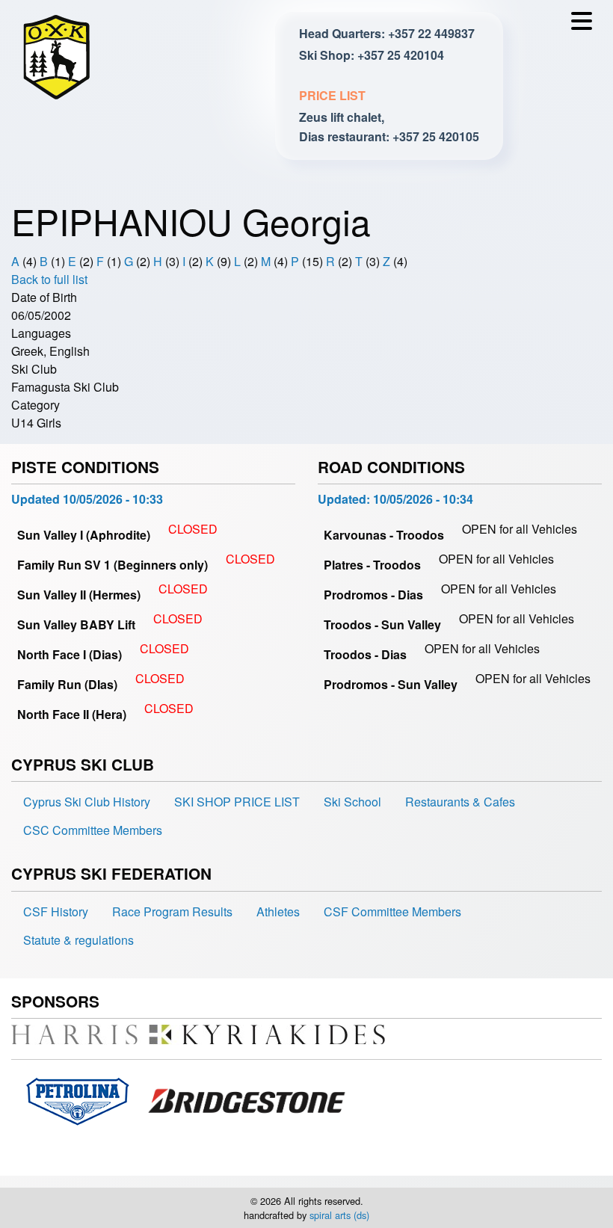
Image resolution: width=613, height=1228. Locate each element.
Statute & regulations (78, 939)
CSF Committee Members (392, 911)
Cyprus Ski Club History (86, 801)
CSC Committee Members (92, 830)
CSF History (55, 911)
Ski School (352, 801)
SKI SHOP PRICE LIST (237, 801)
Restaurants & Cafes (460, 801)
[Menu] (585, 25)
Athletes (278, 911)
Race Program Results (172, 911)
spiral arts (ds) (339, 1215)
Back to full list (49, 279)
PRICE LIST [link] (332, 95)
